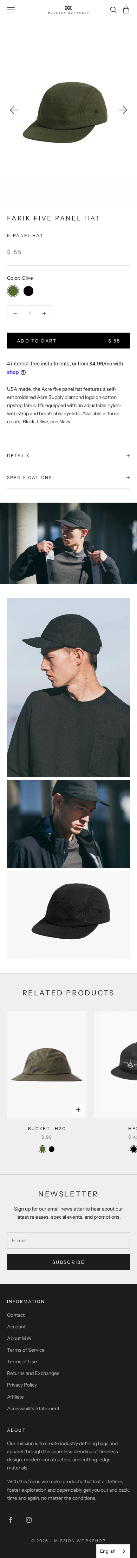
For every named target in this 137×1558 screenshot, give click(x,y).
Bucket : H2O (47, 1128)
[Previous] (14, 110)
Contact (16, 1315)
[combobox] (113, 1551)
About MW (19, 1338)
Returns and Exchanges (33, 1373)
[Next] (123, 110)
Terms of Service (26, 1350)
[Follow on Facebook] (10, 1519)
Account (16, 1326)
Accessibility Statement (33, 1408)
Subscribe (68, 1262)
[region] (68, 111)
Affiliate (15, 1397)
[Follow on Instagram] (28, 1519)
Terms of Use (22, 1361)
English (108, 1551)
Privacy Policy (22, 1385)
